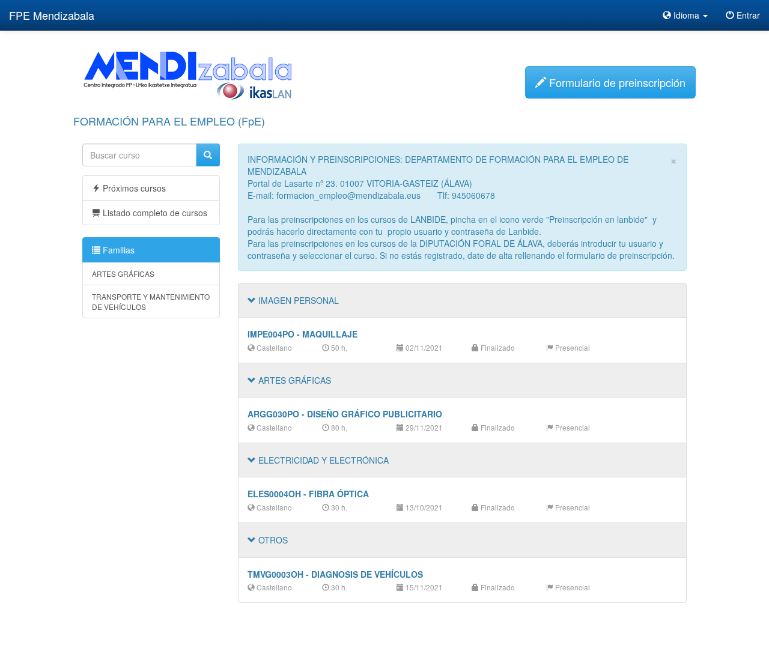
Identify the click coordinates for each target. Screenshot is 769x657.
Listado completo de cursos (153, 213)
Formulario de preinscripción (615, 82)
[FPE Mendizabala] (187, 74)
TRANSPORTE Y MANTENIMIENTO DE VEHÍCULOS (151, 301)
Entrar (747, 15)
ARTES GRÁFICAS (123, 273)
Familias (117, 250)
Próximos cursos (133, 188)
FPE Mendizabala (51, 15)
